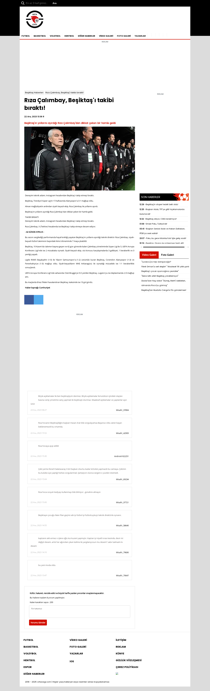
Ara (54, 3)
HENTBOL (69, 35)
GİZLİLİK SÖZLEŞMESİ (129, 660)
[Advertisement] (105, 65)
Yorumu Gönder (38, 622)
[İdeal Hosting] (117, 674)
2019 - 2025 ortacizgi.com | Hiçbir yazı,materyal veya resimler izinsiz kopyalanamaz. (67, 681)
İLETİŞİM (121, 640)
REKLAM (121, 647)
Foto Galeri (167, 255)
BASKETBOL (40, 35)
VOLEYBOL (55, 35)
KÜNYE (120, 653)
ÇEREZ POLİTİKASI (127, 667)
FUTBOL (26, 35)
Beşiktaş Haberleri (34, 92)
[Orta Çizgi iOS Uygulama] (165, 35)
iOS (72, 661)
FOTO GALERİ (124, 35)
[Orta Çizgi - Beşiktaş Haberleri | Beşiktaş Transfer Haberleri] (33, 28)
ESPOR (28, 667)
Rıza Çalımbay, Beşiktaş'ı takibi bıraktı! (65, 92)
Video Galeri (149, 255)
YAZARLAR (140, 35)
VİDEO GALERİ (106, 35)
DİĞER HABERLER (86, 35)
